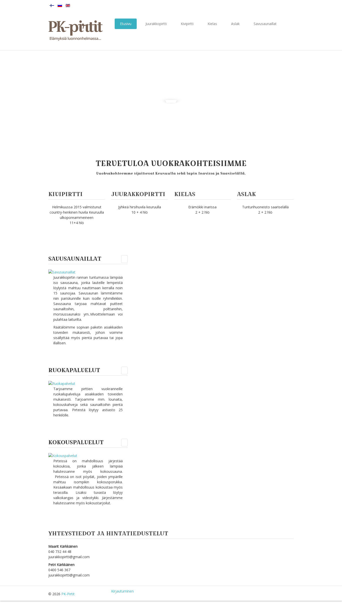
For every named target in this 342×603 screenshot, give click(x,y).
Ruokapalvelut (74, 370)
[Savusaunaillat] (61, 271)
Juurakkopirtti (156, 23)
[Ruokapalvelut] (61, 383)
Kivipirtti (187, 23)
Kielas (212, 23)
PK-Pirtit (68, 593)
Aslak (235, 23)
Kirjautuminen (122, 591)
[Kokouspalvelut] (62, 455)
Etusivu (125, 23)
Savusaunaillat (265, 23)
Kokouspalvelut (76, 442)
